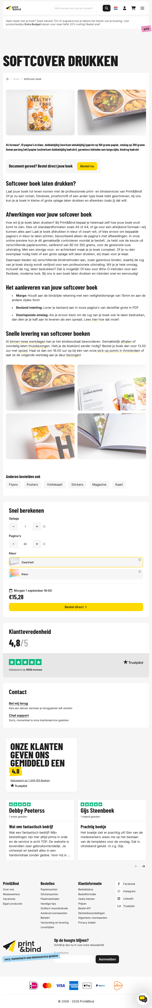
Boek (16, 78)
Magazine (99, 484)
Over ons (8, 889)
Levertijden (47, 927)
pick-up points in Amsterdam (119, 350)
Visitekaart (54, 484)
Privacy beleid (86, 922)
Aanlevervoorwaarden (54, 913)
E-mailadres (61, 952)
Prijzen (82, 903)
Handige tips (48, 903)
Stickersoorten (49, 894)
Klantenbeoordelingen (91, 913)
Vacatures (9, 898)
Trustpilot (129, 906)
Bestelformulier (87, 894)
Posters (32, 484)
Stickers (77, 484)
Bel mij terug (18, 703)
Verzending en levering (55, 922)
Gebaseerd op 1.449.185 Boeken (30, 780)
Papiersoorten (49, 889)
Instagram (129, 891)
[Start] (7, 78)
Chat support (19, 715)
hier (95, 319)
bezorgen (73, 355)
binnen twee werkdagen (27, 341)
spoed (22, 350)
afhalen (126, 341)
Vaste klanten (86, 898)
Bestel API (84, 908)
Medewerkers (11, 894)
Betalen (45, 917)
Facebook (129, 883)
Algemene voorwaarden (92, 917)
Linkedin (128, 898)
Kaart (119, 484)
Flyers (13, 484)
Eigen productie (12, 903)
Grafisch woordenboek (54, 908)
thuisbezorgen (39, 346)
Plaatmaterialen (50, 898)
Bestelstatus (85, 889)
